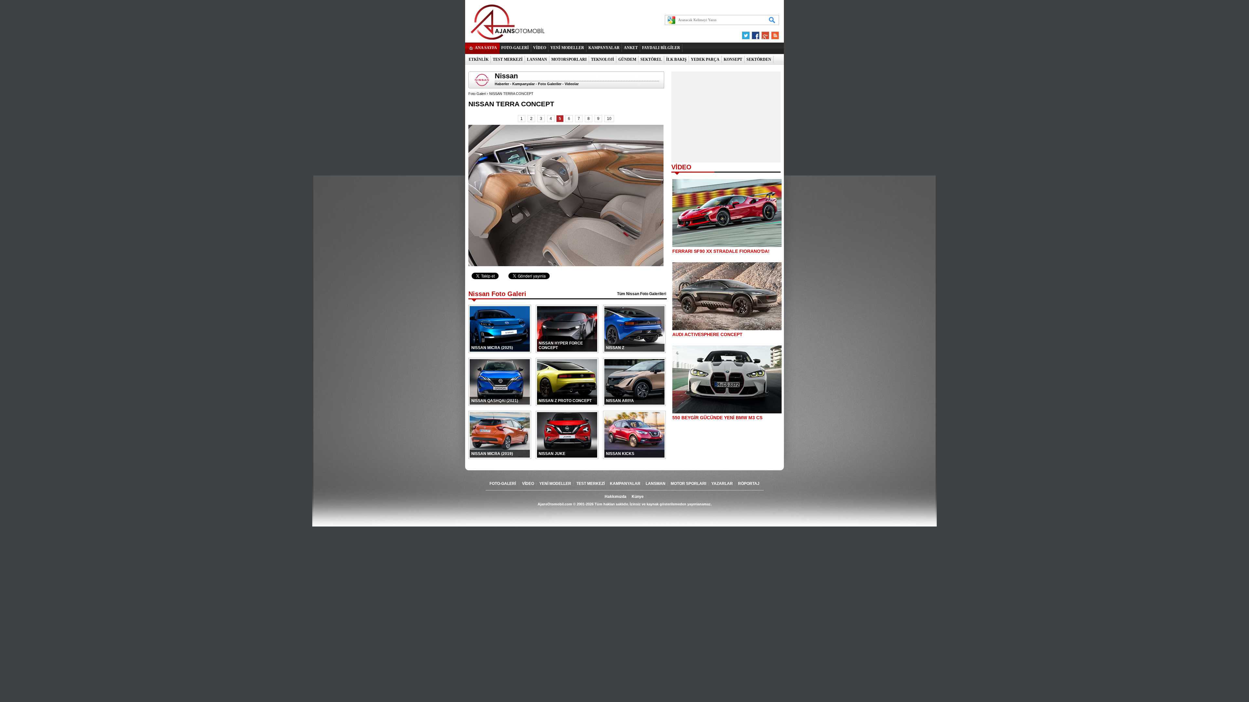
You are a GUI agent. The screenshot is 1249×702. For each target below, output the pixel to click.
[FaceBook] (755, 34)
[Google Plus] (764, 34)
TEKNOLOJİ (602, 59)
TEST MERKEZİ (508, 59)
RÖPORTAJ (748, 483)
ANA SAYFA (486, 48)
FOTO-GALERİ (515, 48)
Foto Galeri (477, 94)
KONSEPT (733, 59)
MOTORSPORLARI (569, 59)
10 (609, 118)
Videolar (572, 84)
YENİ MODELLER (567, 48)
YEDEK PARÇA (705, 59)
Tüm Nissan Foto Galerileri (641, 294)
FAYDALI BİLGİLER (661, 48)
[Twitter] (746, 34)
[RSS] (773, 34)
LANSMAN (537, 59)
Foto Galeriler (549, 84)
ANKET (631, 48)
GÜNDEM (627, 59)
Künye (638, 496)
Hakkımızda (615, 496)
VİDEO (539, 48)
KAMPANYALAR (604, 48)
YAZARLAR (722, 483)
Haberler (502, 84)
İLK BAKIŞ (676, 59)
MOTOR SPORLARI (688, 483)
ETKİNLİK (479, 59)
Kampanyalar (523, 84)
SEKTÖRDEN (758, 59)
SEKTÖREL (651, 59)
